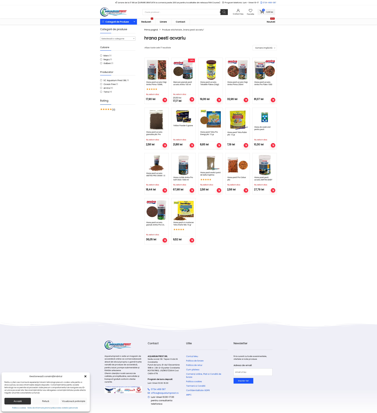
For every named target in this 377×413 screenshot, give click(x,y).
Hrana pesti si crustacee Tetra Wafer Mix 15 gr (183, 223)
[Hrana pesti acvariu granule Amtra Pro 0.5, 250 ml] (156, 210)
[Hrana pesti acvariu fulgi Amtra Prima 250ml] (237, 70)
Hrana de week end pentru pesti (262, 128)
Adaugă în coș (219, 100)
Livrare (163, 21)
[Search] (224, 12)
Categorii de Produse (117, 21)
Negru (107, 59)
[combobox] (117, 39)
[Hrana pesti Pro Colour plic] (237, 165)
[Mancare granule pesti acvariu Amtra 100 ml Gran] (183, 70)
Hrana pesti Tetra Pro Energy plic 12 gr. (209, 133)
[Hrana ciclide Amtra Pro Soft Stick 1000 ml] (183, 165)
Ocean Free (110, 84)
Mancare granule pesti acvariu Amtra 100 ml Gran (182, 84)
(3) (113, 109)
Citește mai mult (165, 100)
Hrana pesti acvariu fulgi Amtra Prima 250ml (237, 83)
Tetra (106, 91)
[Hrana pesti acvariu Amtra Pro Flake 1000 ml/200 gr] (264, 70)
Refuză (45, 401)
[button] (85, 376)
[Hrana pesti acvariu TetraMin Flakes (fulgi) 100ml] (210, 70)
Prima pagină (151, 29)
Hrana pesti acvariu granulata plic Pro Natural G (154, 134)
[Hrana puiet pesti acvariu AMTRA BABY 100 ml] (264, 165)
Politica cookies (19, 408)
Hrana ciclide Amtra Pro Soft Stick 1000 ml (183, 178)
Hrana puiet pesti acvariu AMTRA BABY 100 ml (263, 179)
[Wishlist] (250, 10)
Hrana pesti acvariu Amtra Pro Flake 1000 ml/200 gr (263, 84)
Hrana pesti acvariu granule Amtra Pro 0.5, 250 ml (155, 224)
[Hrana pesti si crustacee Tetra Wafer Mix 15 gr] (183, 210)
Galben (107, 63)
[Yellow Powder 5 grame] (183, 117)
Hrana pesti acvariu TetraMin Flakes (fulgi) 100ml (209, 84)
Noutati (271, 21)
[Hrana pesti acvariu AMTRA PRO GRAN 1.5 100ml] (156, 163)
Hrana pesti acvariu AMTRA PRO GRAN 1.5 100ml (155, 175)
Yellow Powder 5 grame (183, 125)
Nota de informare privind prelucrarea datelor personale (53, 408)
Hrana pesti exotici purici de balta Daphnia (210, 173)
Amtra (107, 88)
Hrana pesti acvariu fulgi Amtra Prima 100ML (156, 83)
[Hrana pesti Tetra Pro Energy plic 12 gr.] (210, 120)
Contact (180, 21)
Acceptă (18, 401)
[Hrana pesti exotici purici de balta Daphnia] (210, 163)
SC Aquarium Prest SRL (115, 80)
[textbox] (117, 39)
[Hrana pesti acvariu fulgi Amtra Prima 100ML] (156, 70)
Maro (106, 55)
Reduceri (147, 21)
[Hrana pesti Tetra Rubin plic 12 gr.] (237, 120)
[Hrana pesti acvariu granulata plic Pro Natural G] (156, 120)
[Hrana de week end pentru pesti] (264, 117)
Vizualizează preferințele (73, 401)
